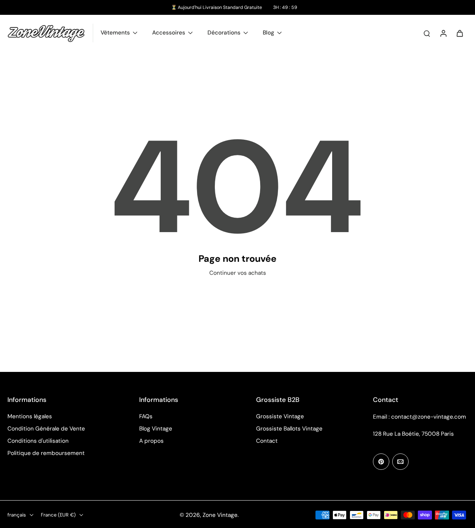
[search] (427, 33)
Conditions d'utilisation (38, 441)
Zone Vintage (220, 515)
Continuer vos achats (237, 273)
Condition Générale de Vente (46, 428)
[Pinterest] (381, 461)
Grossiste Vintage (280, 416)
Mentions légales (29, 416)
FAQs (146, 416)
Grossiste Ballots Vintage (289, 428)
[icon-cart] (459, 33)
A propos (151, 441)
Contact (267, 441)
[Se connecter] (443, 33)
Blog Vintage (155, 428)
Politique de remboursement (46, 453)
